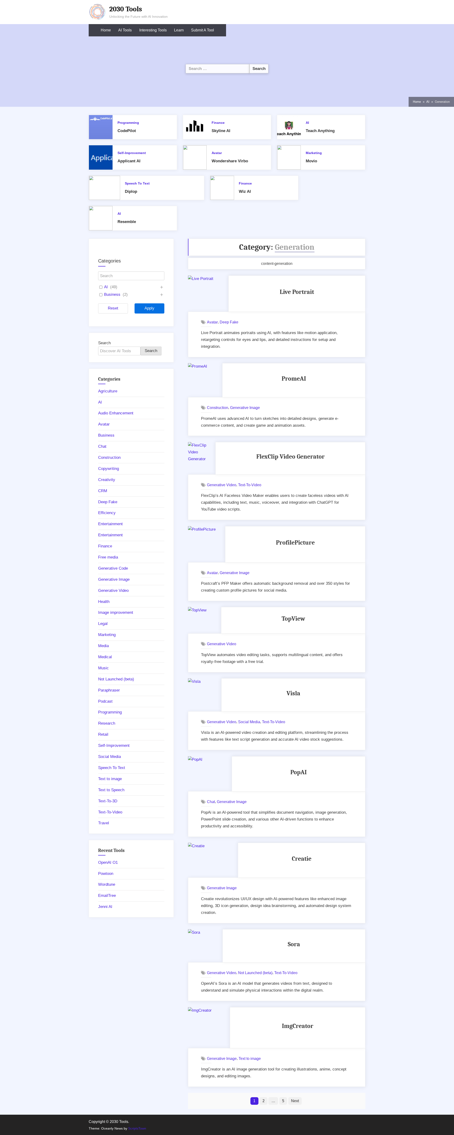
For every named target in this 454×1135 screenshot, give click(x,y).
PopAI (298, 772)
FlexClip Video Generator (290, 456)
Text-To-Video (249, 485)
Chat (211, 802)
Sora (294, 944)
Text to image (250, 1058)
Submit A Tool (202, 30)
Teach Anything (320, 131)
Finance (218, 123)
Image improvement (115, 612)
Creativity (106, 479)
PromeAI (294, 378)
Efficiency (107, 513)
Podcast (105, 701)
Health (103, 601)
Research (106, 723)
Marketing (314, 153)
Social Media (249, 722)
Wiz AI (245, 191)
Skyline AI (221, 131)
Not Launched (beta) (255, 973)
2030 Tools (125, 9)
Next (295, 1101)
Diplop (131, 191)
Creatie (301, 858)
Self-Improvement (132, 153)
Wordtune (106, 884)
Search (104, 343)
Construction (217, 407)
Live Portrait (297, 291)
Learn (179, 30)
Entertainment (110, 524)
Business (112, 294)
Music (103, 668)
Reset (113, 308)
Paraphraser (109, 690)
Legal (103, 623)
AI (307, 123)
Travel (103, 823)
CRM (102, 491)
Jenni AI (105, 906)
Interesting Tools (153, 30)
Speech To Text (137, 183)
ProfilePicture (295, 542)
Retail (103, 734)
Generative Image (245, 407)
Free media (108, 557)
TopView (293, 618)
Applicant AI (129, 161)
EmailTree (107, 895)
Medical (105, 657)
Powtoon (105, 873)
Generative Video (221, 485)
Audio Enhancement (115, 413)
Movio (311, 161)
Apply (149, 308)
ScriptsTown (137, 1128)
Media (103, 646)
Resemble (127, 221)
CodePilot (127, 131)
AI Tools (125, 30)
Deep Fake (229, 322)
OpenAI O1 (108, 862)
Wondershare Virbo (230, 161)
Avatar (217, 153)
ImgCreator (297, 1026)
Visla (293, 693)
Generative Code (113, 568)
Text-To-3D (107, 801)
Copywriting (108, 468)
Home (106, 30)
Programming (128, 123)
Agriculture (107, 391)
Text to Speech (111, 790)
